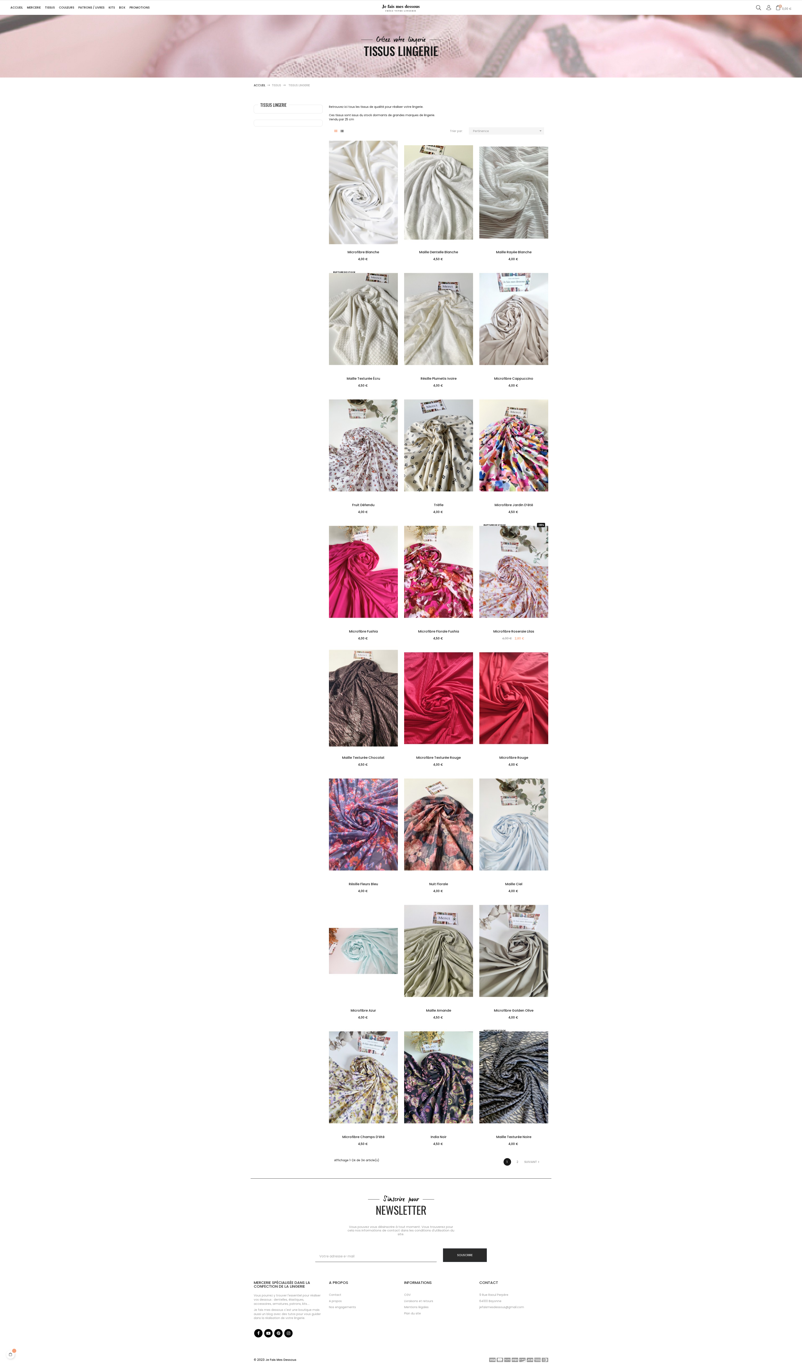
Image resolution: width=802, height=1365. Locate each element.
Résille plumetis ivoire (439, 378)
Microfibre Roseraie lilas (513, 631)
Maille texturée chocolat (363, 757)
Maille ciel (513, 884)
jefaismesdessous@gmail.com (501, 1307)
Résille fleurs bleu (363, 884)
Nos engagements (342, 1307)
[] (368, 213)
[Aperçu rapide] (358, 213)
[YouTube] (268, 1333)
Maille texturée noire (513, 1137)
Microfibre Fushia (363, 631)
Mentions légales (416, 1307)
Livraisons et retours (418, 1301)
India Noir (439, 1137)
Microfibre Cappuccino (513, 378)
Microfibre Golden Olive (513, 1010)
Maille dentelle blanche (438, 252)
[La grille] (335, 131)
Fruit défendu (363, 505)
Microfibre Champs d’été (363, 1137)
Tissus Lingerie (273, 105)
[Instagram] (288, 1333)
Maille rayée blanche (514, 252)
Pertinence (508, 130)
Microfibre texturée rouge (438, 757)
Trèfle (438, 505)
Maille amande (438, 1010)
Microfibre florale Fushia (438, 631)
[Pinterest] (278, 1333)
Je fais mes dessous (401, 7)
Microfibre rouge (513, 757)
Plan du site (412, 1313)
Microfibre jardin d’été (514, 505)
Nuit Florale (438, 884)
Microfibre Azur (363, 1010)
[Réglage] (768, 8)
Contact (335, 1295)
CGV (407, 1295)
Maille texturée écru (363, 378)
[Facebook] (258, 1333)
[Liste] (342, 131)
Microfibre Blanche (363, 252)
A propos (335, 1301)
